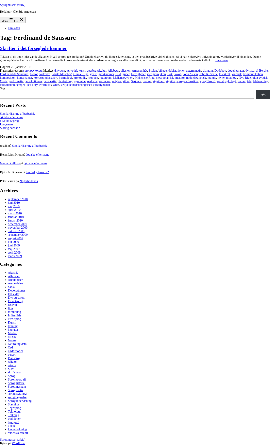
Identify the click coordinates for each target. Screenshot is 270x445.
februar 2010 (16, 217)
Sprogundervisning (20, 400)
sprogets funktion (187, 81)
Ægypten (59, 70)
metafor (180, 77)
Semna (147, 81)
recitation (104, 81)
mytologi (231, 77)
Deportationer (16, 290)
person (12, 354)
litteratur (13, 329)
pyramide (80, 81)
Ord (10, 347)
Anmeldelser (16, 283)
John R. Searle (208, 74)
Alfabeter (113, 70)
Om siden (14, 28)
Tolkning (13, 415)
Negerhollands (29, 181)
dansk (11, 287)
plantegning (65, 81)
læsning (13, 326)
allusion (125, 70)
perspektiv (49, 81)
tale (249, 81)
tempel (20, 84)
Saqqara (136, 81)
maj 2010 (14, 206)
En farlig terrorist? (37, 172)
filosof (34, 74)
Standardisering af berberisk (17, 113)
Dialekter (13, 294)
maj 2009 (14, 249)
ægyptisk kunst (76, 70)
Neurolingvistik (17, 344)
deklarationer (176, 70)
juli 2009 (13, 241)
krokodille (80, 77)
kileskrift (224, 74)
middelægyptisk (196, 77)
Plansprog (14, 358)
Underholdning (17, 429)
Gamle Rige (80, 74)
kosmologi (65, 77)
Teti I (29, 84)
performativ (16, 81)
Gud (118, 74)
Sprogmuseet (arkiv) (12, 5)
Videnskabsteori (18, 433)
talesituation (7, 84)
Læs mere (221, 60)
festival (12, 304)
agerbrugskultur (96, 70)
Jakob (177, 74)
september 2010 (18, 199)
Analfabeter (15, 279)
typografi (13, 422)
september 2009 (18, 234)
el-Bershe (262, 70)
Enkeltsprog (15, 301)
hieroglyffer (138, 74)
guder (126, 74)
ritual (126, 81)
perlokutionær (33, 81)
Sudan (241, 81)
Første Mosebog (62, 74)
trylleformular (42, 84)
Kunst (11, 322)
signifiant (158, 81)
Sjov (11, 368)
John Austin (190, 74)
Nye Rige (245, 77)
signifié (170, 81)
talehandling (260, 81)
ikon (163, 74)
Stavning (13, 404)
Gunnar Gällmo (10, 163)
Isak (170, 74)
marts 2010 (15, 213)
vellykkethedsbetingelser (76, 84)
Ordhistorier (15, 351)
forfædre (44, 74)
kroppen (93, 77)
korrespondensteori (45, 77)
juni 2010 (14, 202)
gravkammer (106, 74)
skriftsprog (14, 372)
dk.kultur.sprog (9, 120)
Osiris (3, 81)
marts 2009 (15, 256)
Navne (12, 340)
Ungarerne (6, 124)
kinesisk (237, 74)
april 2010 (14, 209)
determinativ (193, 70)
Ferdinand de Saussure (14, 74)
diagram (208, 70)
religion (117, 81)
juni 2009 (14, 245)
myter (221, 77)
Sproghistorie (16, 383)
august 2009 (15, 238)
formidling (14, 311)
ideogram (153, 74)
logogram (105, 77)
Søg (2, 88)
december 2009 (17, 224)
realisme (92, 81)
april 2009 (14, 252)
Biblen (153, 70)
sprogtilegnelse (17, 397)
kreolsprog (14, 319)
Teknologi (14, 411)
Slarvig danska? (10, 128)
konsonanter (24, 77)
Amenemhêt (139, 70)
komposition (7, 77)
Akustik (13, 272)
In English (14, 315)
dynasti (249, 70)
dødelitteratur (236, 70)
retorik (12, 365)
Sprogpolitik (15, 390)
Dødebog (220, 70)
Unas (56, 84)
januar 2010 (15, 220)
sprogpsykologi (32, 70)
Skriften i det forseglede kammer (33, 48)
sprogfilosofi (207, 81)
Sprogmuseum (17, 386)
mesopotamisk (165, 77)
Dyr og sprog (16, 297)
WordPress (18, 443)
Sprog (11, 376)
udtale (11, 425)
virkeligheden (101, 84)
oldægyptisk (260, 77)
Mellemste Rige (144, 77)
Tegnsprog (14, 408)
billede (163, 70)
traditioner (14, 418)
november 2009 (17, 227)
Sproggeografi (17, 379)
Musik (12, 336)
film (10, 308)
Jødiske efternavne (11, 117)
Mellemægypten (123, 77)
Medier (12, 333)
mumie (212, 77)
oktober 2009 (16, 231)
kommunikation (253, 74)
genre (93, 74)
